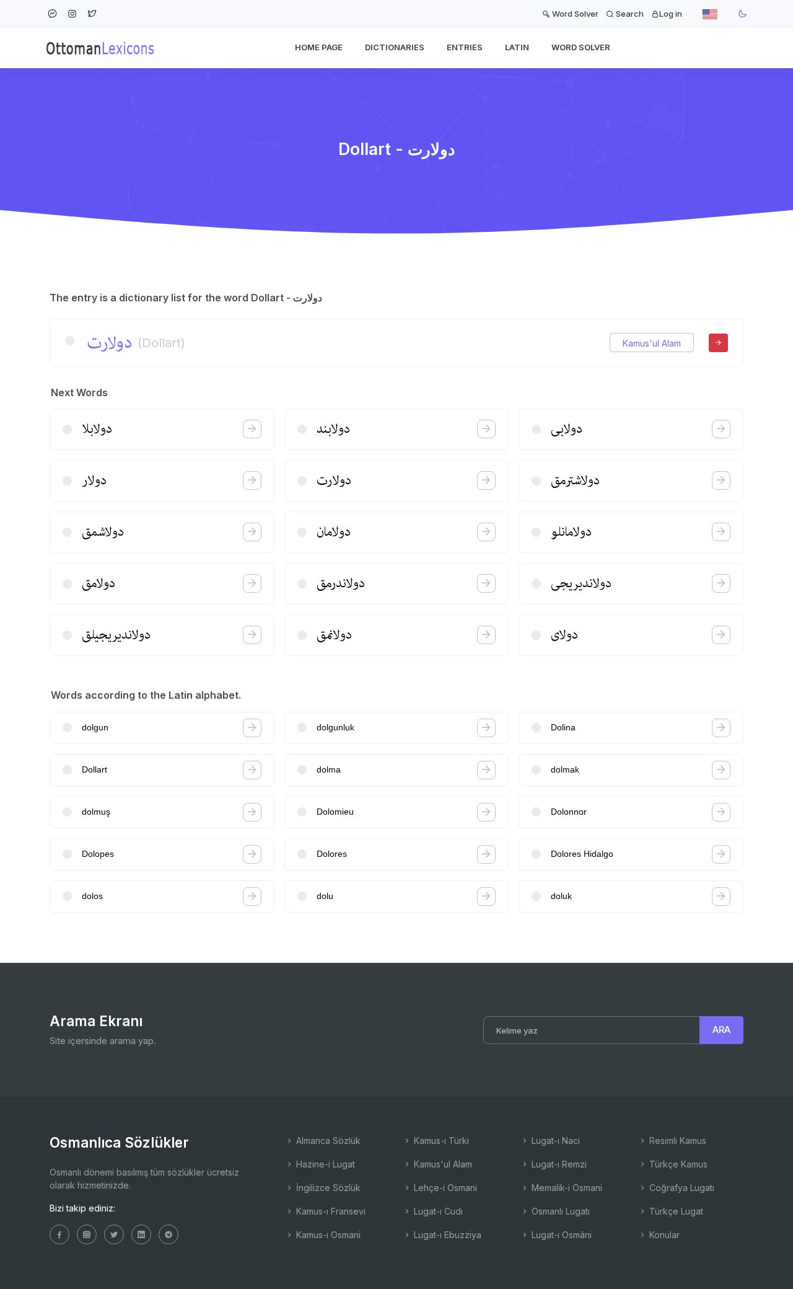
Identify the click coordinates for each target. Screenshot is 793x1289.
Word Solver (574, 14)
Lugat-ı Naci (554, 1140)
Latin (517, 47)
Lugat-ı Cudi (437, 1211)
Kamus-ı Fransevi (330, 1211)
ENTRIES (465, 47)
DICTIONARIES (394, 47)
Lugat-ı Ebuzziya (446, 1234)
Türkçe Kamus (677, 1164)
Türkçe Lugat (675, 1211)
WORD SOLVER (580, 47)
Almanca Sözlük (327, 1140)
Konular (663, 1234)
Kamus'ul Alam (652, 343)
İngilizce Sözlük (327, 1187)
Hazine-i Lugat (324, 1164)
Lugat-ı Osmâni (560, 1234)
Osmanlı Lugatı (559, 1211)
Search (629, 14)
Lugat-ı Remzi (558, 1164)
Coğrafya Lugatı (680, 1187)
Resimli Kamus (676, 1140)
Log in (670, 14)
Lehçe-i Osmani (444, 1187)
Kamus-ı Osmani (327, 1234)
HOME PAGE (319, 47)
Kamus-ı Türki (440, 1140)
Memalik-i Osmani (565, 1187)
